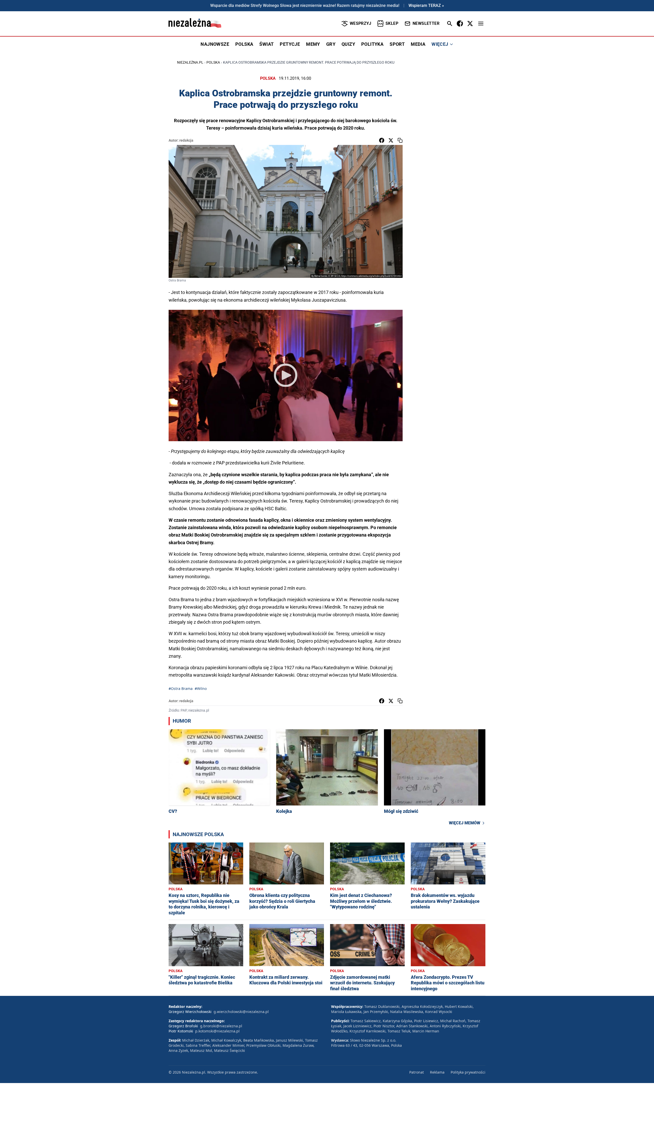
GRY (330, 44)
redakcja (186, 140)
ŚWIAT (266, 44)
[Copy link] (400, 140)
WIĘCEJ (439, 44)
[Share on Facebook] (381, 140)
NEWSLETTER (426, 23)
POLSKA (244, 44)
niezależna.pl (190, 62)
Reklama (437, 1072)
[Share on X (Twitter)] (390, 140)
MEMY (313, 44)
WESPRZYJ (360, 23)
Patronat (416, 1072)
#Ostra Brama (181, 688)
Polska (213, 62)
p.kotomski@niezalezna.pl (217, 1031)
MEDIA (418, 44)
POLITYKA (372, 44)
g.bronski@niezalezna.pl (221, 1025)
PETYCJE (290, 44)
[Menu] (480, 23)
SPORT (397, 44)
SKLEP (392, 23)
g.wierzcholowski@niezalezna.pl (241, 1011)
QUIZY (348, 44)
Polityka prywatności (468, 1072)
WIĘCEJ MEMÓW (464, 823)
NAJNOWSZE (215, 44)
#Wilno (201, 688)
